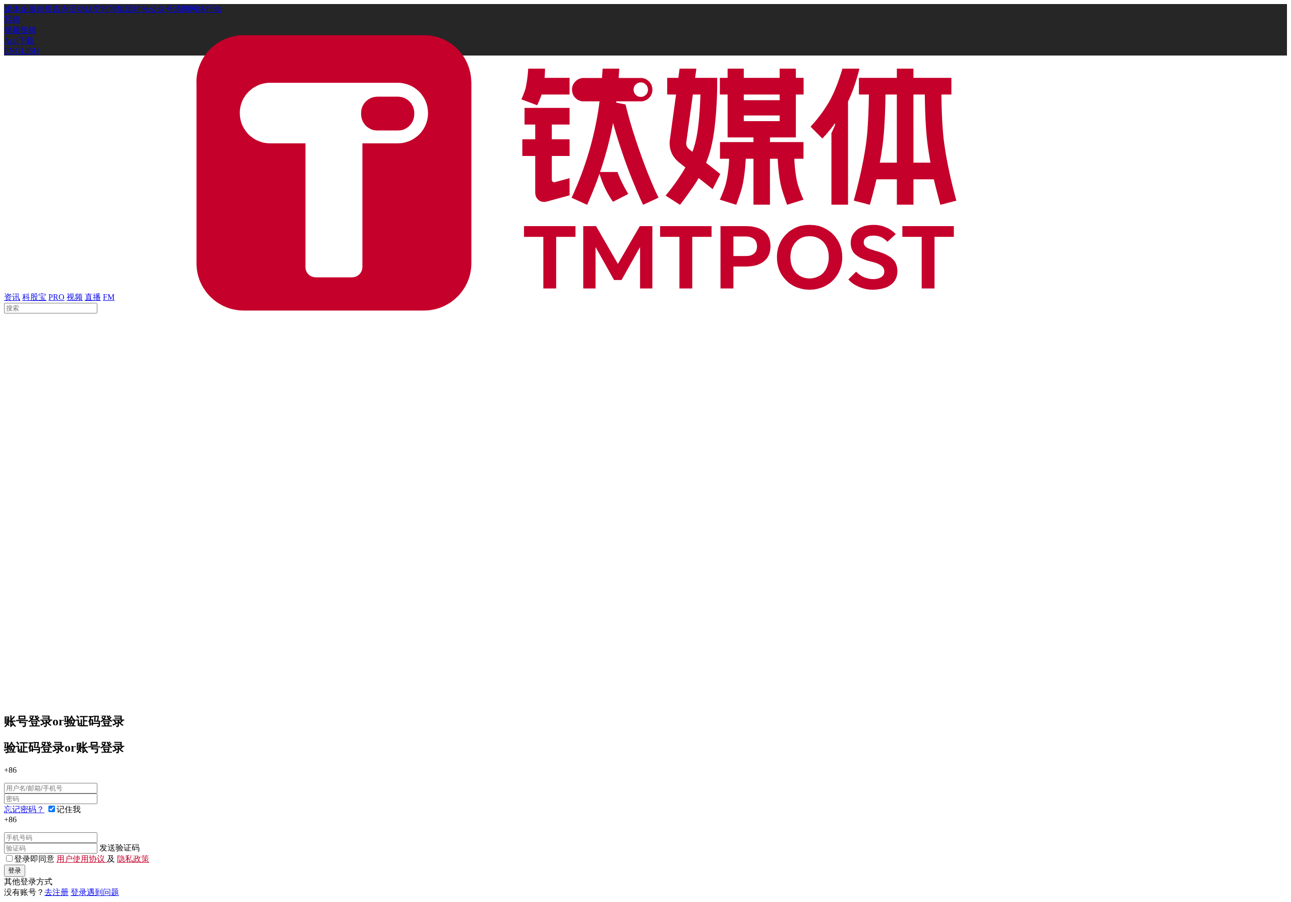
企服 (28, 9)
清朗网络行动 (197, 9)
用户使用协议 (81, 859)
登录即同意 (35, 859)
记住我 (68, 809)
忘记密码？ (24, 809)
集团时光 (133, 9)
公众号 (161, 9)
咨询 (60, 9)
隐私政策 (133, 859)
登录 (14, 870)
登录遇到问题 (95, 892)
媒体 (12, 9)
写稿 (12, 19)
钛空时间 (101, 9)
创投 (44, 9)
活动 (77, 9)
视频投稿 (20, 30)
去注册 (56, 892)
